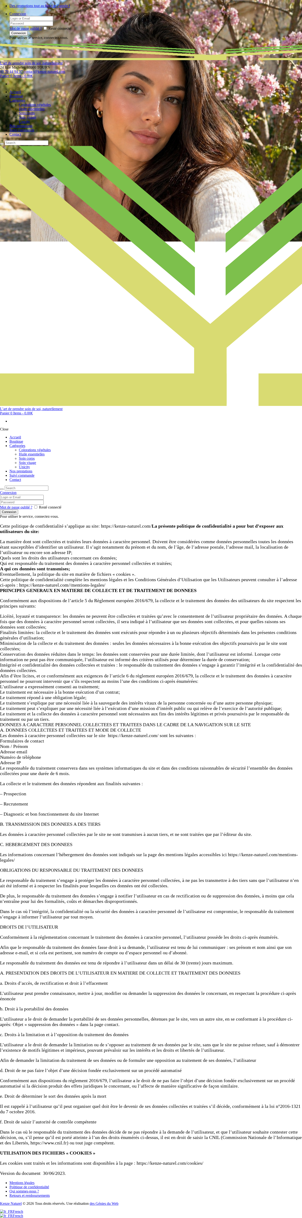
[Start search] (2, 489)
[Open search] (2, 144)
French (18, 1212)
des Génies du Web (104, 1203)
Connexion (17, 14)
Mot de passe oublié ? (25, 28)
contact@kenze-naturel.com (44, 72)
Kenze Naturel (11, 1203)
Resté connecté (59, 28)
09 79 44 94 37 (11, 72)
